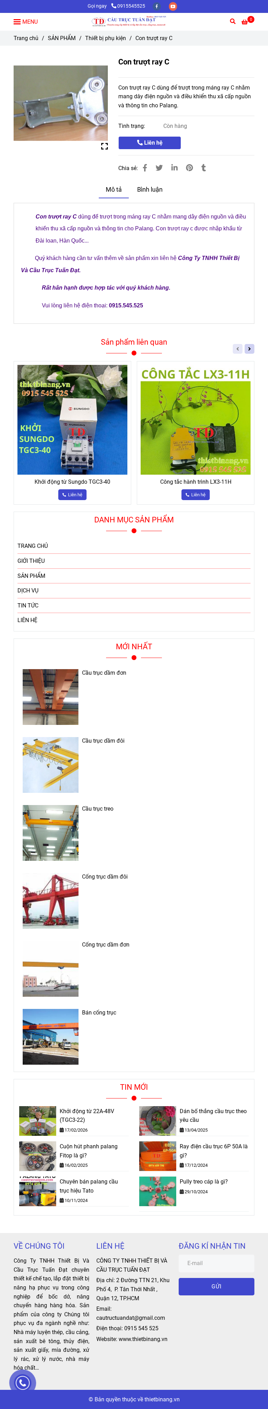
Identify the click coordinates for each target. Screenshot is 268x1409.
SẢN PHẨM (62, 38)
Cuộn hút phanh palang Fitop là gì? (89, 1151)
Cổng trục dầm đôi (105, 877)
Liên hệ (153, 142)
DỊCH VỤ (27, 590)
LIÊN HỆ (27, 620)
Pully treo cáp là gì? (204, 1181)
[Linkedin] (174, 168)
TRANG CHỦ (32, 546)
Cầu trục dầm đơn (104, 673)
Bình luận (150, 189)
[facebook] (157, 6)
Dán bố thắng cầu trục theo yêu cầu (213, 1116)
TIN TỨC (27, 605)
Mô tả (114, 189)
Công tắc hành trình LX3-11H (195, 481)
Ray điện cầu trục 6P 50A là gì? (214, 1151)
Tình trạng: (132, 126)
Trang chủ (26, 38)
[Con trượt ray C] (134, 22)
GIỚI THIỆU (31, 561)
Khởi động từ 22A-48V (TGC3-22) (87, 1116)
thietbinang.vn (162, 1399)
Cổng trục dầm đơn (105, 945)
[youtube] (173, 6)
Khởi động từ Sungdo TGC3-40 (72, 481)
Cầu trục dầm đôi (103, 741)
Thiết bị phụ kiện (105, 38)
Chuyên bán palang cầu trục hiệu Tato (89, 1186)
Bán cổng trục (99, 1013)
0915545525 (131, 6)
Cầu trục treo (97, 809)
